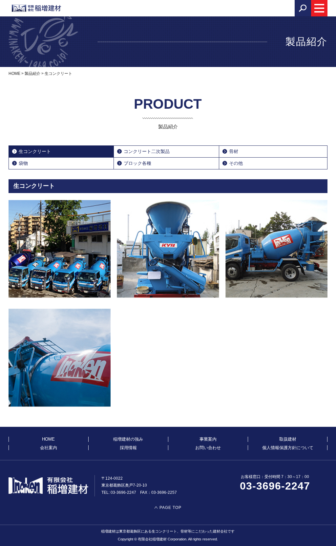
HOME (48, 439)
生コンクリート (35, 151)
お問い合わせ (208, 447)
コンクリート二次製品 (147, 151)
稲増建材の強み (128, 439)
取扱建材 (287, 439)
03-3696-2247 (275, 486)
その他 (236, 163)
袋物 (23, 163)
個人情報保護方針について (287, 447)
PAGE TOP (170, 507)
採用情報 (128, 447)
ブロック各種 (137, 163)
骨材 (233, 151)
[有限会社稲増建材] (36, 8)
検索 (303, 8)
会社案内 (48, 447)
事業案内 (208, 439)
